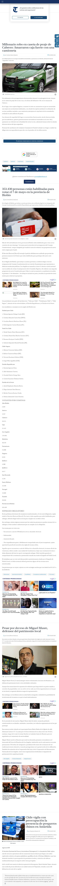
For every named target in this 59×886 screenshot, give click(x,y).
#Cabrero (6, 161)
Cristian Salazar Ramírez (12, 55)
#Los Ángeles (6, 758)
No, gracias (20, 17)
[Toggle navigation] (2, 1)
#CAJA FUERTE (20, 161)
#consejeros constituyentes (39, 574)
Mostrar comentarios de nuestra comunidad (30, 141)
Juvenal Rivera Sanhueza (12, 199)
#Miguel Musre (27, 758)
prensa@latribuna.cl (40, 176)
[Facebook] (18, 169)
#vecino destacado (16, 758)
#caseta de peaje (30, 161)
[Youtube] (51, 169)
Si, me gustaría (38, 17)
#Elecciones (6, 574)
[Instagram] (40, 169)
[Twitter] (29, 169)
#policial (13, 161)
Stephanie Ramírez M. (35, 831)
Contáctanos (29, 182)
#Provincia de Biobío (17, 574)
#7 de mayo (51, 574)
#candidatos (27, 574)
